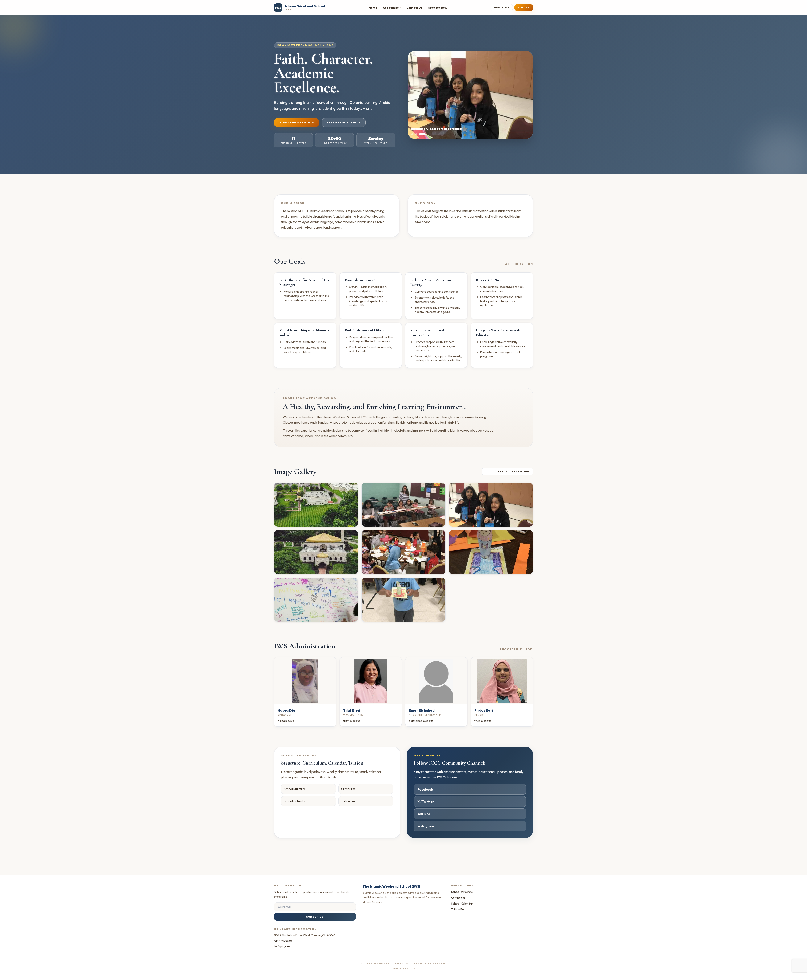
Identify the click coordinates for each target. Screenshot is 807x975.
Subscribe (315, 916)
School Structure (294, 789)
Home (373, 7)
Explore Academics (343, 122)
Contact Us (414, 7)
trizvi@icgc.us (351, 721)
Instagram (425, 826)
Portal (524, 7)
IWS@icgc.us (282, 946)
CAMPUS (501, 471)
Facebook (425, 789)
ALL (488, 471)
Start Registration (296, 122)
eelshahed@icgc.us (421, 721)
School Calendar (295, 801)
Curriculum (348, 789)
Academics (391, 7)
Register (501, 7)
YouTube (424, 814)
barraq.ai (410, 968)
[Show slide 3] (424, 134)
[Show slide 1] (414, 134)
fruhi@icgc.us (482, 721)
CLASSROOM (520, 471)
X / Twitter (425, 801)
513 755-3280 (283, 941)
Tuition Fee (348, 801)
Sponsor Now (437, 7)
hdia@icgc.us (286, 721)
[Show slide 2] (421, 134)
